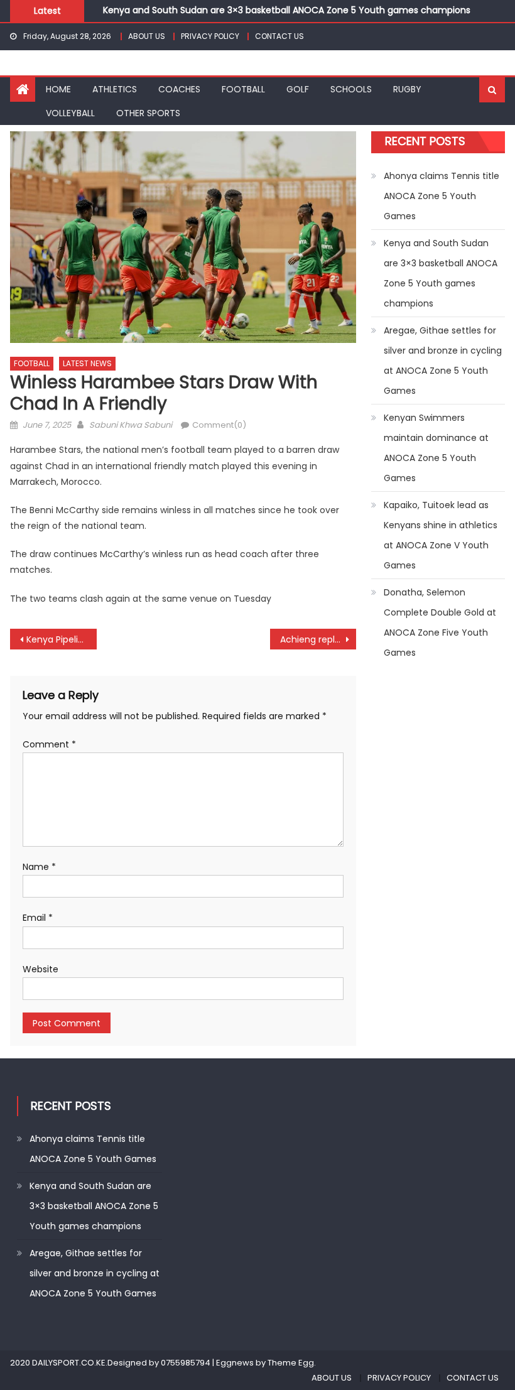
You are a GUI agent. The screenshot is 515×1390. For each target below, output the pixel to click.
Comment (49, 744)
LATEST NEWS (87, 363)
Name (39, 867)
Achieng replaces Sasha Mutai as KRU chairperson (318, 639)
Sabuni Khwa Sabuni (130, 425)
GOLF (297, 89)
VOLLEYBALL (70, 113)
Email (38, 917)
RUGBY (407, 89)
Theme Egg (291, 1363)
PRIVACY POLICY (210, 36)
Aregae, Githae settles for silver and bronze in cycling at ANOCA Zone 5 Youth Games (443, 360)
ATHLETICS (114, 89)
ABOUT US (146, 36)
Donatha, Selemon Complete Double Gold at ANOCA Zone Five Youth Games (440, 622)
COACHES (179, 89)
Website (40, 969)
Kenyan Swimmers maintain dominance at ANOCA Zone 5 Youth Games (436, 447)
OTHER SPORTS (148, 113)
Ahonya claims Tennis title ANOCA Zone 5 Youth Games (441, 196)
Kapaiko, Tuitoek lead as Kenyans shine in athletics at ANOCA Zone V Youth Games (440, 535)
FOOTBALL (243, 89)
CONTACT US (279, 36)
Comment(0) (219, 425)
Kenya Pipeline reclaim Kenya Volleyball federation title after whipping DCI (61, 639)
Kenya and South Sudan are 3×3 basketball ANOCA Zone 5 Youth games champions (286, 9)
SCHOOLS (351, 89)
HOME (58, 89)
